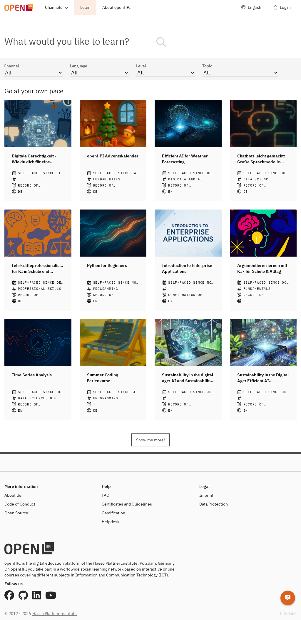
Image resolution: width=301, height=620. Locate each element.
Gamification (113, 513)
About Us (12, 495)
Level (141, 66)
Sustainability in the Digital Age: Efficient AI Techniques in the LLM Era (263, 378)
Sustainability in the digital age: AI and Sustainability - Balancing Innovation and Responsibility (187, 378)
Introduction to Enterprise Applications (187, 268)
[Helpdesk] (287, 598)
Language (78, 66)
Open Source (16, 513)
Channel (11, 66)
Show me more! (150, 440)
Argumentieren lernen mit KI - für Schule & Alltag (262, 268)
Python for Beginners (107, 265)
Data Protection (213, 504)
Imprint (206, 495)
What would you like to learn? (66, 41)
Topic (207, 66)
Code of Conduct (19, 504)
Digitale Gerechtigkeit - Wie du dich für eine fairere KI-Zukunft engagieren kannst (34, 159)
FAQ (105, 495)
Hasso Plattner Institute (54, 613)
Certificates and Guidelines (127, 504)
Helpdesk (110, 521)
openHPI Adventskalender (112, 156)
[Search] (161, 42)
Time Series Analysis (32, 375)
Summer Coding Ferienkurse (102, 377)
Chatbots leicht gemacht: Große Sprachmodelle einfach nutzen (261, 159)
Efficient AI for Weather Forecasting (185, 158)
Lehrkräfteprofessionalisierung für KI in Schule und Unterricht (38, 268)
